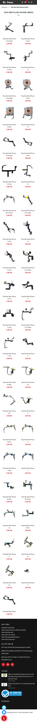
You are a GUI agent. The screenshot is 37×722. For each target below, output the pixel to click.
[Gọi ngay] (4, 718)
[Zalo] (4, 707)
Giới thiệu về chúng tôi (7, 627)
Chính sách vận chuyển (8, 634)
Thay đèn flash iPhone (9, 611)
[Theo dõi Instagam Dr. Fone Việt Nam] (12, 664)
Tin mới (4, 671)
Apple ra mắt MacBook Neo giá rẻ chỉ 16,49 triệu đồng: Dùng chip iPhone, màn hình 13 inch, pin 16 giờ (21, 676)
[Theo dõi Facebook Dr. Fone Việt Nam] (3, 664)
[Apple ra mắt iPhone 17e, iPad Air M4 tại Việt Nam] (4, 684)
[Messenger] (4, 712)
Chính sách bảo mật (7, 632)
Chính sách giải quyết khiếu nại (10, 637)
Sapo (31, 712)
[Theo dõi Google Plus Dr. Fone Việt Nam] (8, 664)
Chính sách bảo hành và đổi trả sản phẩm (13, 630)
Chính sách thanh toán (8, 639)
